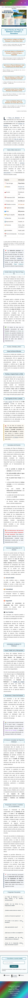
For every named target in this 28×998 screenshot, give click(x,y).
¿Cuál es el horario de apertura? (13, 916)
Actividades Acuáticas (13, 644)
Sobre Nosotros (14, 993)
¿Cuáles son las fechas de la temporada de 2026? (13, 904)
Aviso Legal (14, 988)
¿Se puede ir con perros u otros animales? (13, 921)
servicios (22, 162)
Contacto (14, 995)
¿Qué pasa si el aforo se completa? (13, 932)
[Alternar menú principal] (25, 2)
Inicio (3, 7)
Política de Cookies (14, 989)
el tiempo (15, 437)
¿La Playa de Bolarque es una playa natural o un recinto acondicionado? (13, 898)
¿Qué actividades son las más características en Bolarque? (13, 938)
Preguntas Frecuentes (14, 991)
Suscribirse (14, 966)
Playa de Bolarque (14, 117)
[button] (21, 3)
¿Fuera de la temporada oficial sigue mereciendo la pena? (13, 944)
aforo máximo (8, 401)
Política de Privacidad (14, 986)
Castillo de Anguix (18, 681)
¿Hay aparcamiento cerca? (11, 927)
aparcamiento (7, 172)
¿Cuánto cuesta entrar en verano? (13, 910)
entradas (19, 258)
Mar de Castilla (18, 139)
